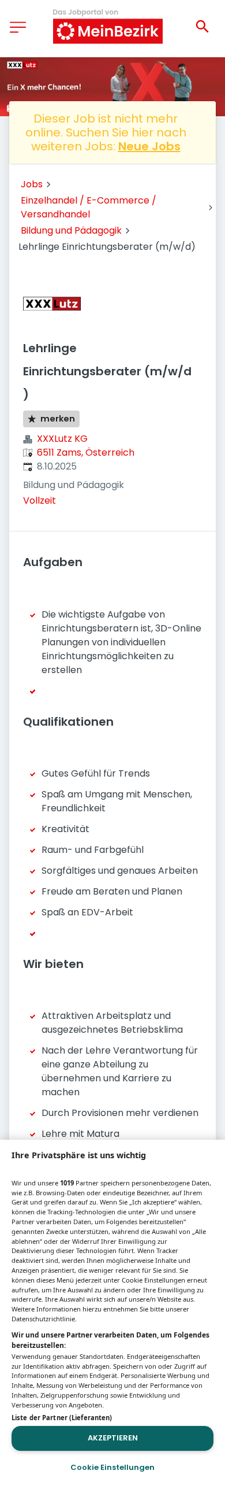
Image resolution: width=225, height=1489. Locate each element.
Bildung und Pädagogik (71, 230)
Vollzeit (39, 500)
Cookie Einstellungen (112, 1467)
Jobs (32, 184)
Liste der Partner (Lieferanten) (62, 1417)
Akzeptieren (113, 1437)
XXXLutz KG (62, 438)
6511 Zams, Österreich (85, 452)
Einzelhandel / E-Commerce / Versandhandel (88, 207)
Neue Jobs (149, 146)
